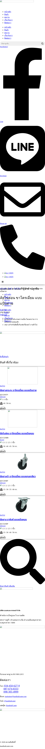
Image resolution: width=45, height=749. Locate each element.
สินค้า (6, 14)
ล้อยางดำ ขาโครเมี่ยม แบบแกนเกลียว (18, 476)
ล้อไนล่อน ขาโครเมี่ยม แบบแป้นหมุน (17, 433)
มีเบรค (2, 440)
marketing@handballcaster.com (15, 696)
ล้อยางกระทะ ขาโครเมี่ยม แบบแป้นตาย (18, 390)
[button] (2, 282)
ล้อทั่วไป (2, 386)
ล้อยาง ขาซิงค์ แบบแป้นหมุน (13, 519)
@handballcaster (10, 701)
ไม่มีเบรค (3, 397)
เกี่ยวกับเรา (8, 20)
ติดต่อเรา (7, 23)
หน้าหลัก (7, 12)
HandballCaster (11, 705)
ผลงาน (7, 17)
